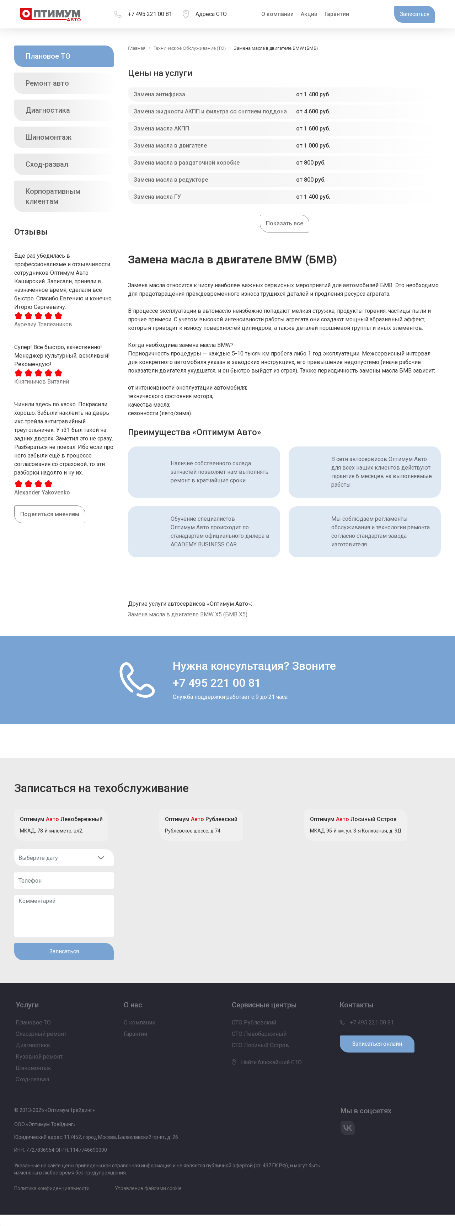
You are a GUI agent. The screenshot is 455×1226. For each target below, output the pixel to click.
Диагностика (48, 110)
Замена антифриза (159, 94)
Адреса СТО (211, 14)
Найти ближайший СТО (271, 1062)
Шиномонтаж (48, 137)
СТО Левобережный (259, 1033)
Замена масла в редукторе (171, 179)
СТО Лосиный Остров (260, 1045)
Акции (309, 14)
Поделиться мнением (49, 514)
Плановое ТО (48, 56)
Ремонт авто (47, 83)
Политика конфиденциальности (52, 1188)
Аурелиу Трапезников (43, 324)
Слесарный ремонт (41, 1033)
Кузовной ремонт (39, 1056)
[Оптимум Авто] (50, 14)
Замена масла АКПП (161, 128)
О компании (277, 14)
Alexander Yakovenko (42, 492)
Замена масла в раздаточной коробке (187, 162)
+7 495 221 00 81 (150, 14)
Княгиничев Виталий (41, 381)
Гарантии (337, 14)
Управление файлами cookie (148, 1188)
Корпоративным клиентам (53, 196)
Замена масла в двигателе (170, 145)
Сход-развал (47, 164)
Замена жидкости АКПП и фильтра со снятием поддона (210, 111)
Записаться (64, 951)
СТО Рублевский (254, 1022)
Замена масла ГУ (157, 196)
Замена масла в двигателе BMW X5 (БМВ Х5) (187, 614)
